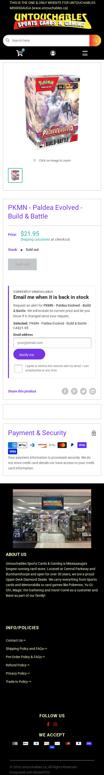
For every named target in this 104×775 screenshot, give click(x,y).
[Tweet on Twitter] (83, 391)
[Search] (95, 40)
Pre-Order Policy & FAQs (24, 657)
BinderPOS (41, 772)
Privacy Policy (16, 673)
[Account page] (53, 53)
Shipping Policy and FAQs (25, 649)
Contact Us (14, 640)
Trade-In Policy (17, 682)
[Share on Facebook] (65, 391)
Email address (23, 334)
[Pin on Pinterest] (74, 391)
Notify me (26, 355)
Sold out (22, 264)
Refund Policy (16, 665)
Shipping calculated (35, 239)
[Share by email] (92, 391)
